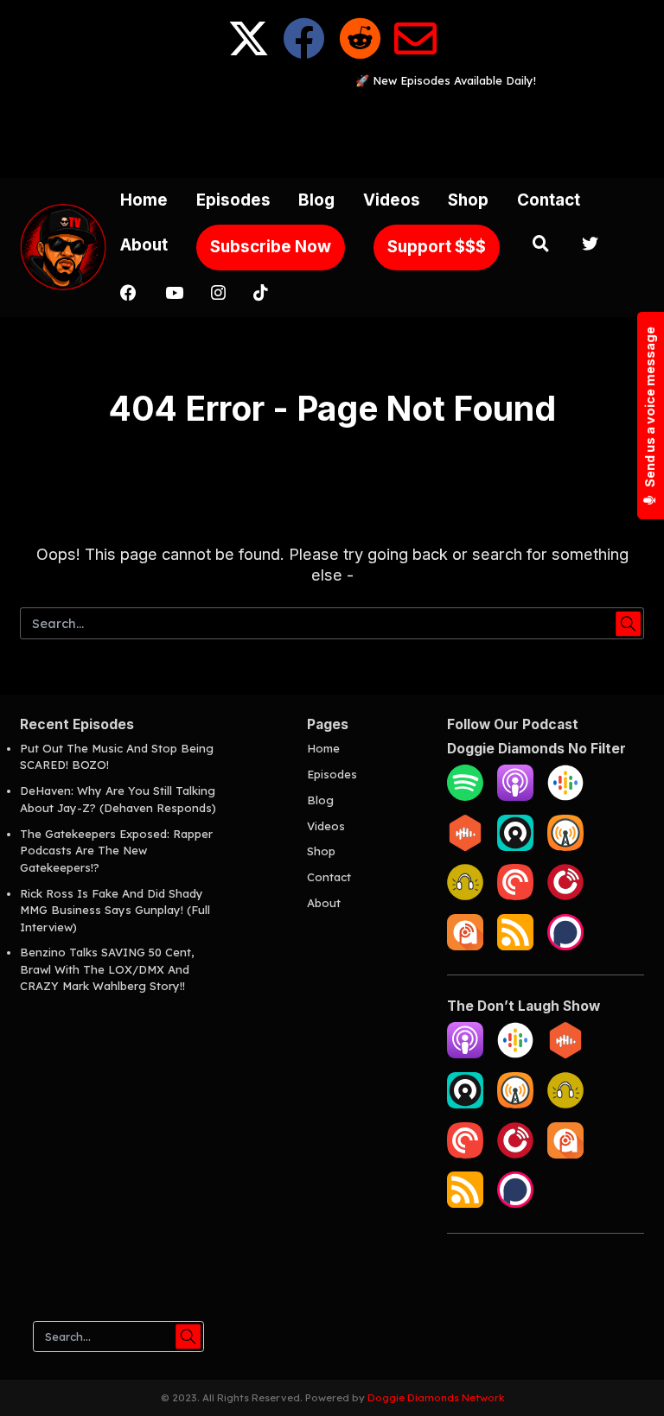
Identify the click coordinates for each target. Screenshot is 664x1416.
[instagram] (218, 295)
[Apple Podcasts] (515, 796)
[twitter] (590, 246)
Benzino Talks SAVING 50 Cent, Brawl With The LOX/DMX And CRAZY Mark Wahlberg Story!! (107, 969)
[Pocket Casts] (515, 896)
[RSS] (515, 946)
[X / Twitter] (248, 53)
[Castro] (515, 847)
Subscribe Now (270, 247)
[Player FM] (565, 896)
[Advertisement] (334, 129)
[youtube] (173, 295)
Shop (468, 200)
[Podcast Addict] (465, 946)
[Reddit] (360, 53)
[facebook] (128, 295)
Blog (316, 200)
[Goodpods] (465, 896)
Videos (391, 200)
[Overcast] (565, 847)
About (144, 245)
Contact (548, 200)
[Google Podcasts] (565, 796)
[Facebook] (304, 53)
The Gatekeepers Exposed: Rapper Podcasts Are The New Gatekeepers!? (116, 850)
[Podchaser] (565, 946)
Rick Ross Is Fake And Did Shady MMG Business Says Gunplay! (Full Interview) (115, 910)
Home (144, 200)
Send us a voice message (649, 407)
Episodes (233, 200)
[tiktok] (260, 295)
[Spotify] (465, 796)
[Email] (415, 53)
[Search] (540, 246)
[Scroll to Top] (630, 1382)
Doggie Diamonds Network (435, 1398)
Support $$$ (436, 247)
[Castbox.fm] (465, 847)
